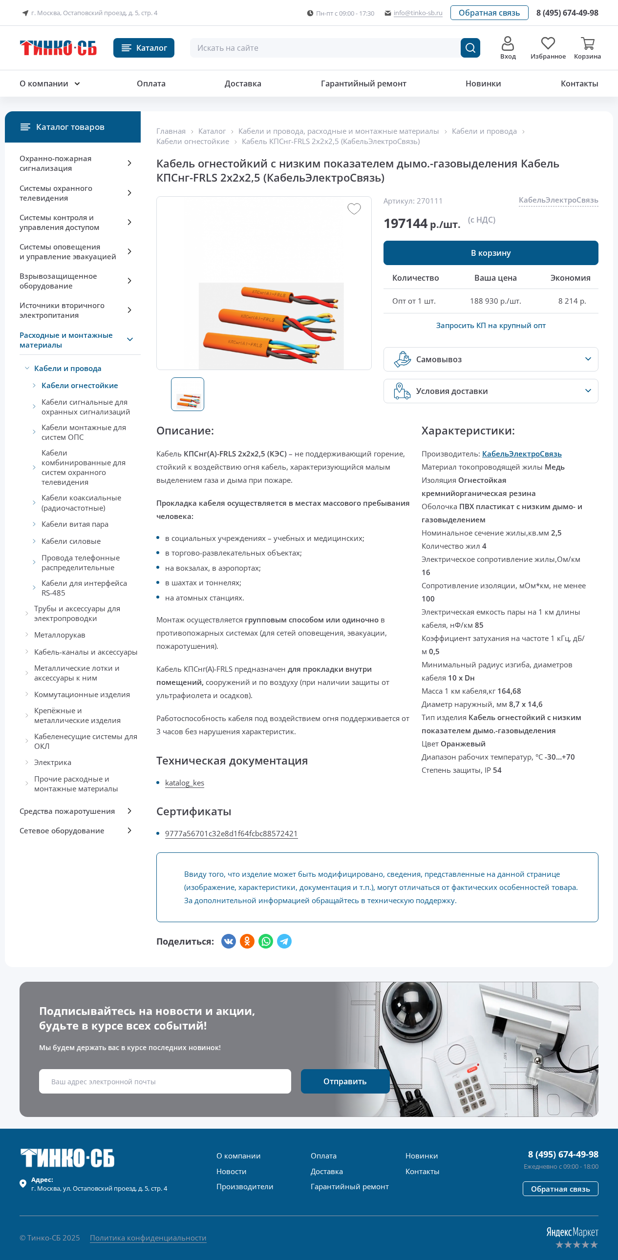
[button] (489, 12)
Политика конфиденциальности (148, 1237)
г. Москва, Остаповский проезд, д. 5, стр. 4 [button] (94, 12)
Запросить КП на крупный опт (491, 325)
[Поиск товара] (470, 48)
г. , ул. (99, 1184)
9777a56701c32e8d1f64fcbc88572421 (231, 833)
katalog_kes (184, 782)
